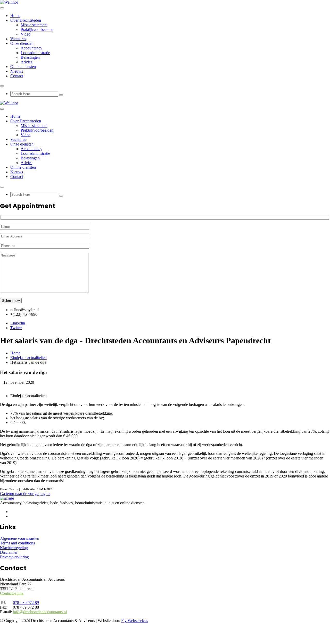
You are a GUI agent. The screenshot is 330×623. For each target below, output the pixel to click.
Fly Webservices (134, 620)
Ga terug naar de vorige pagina (25, 493)
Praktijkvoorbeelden (37, 29)
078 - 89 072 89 (26, 602)
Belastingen (30, 57)
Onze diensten (22, 43)
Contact (16, 76)
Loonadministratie (35, 52)
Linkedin (17, 323)
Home (15, 15)
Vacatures (18, 39)
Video (25, 34)
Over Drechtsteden (25, 20)
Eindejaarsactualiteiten (28, 357)
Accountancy (31, 48)
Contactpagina (11, 593)
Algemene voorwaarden (19, 538)
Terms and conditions (17, 543)
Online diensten (23, 66)
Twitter (16, 328)
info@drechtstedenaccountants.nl (40, 612)
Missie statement (34, 25)
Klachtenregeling (14, 547)
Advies (26, 62)
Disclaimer (9, 552)
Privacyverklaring (14, 557)
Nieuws (16, 71)
